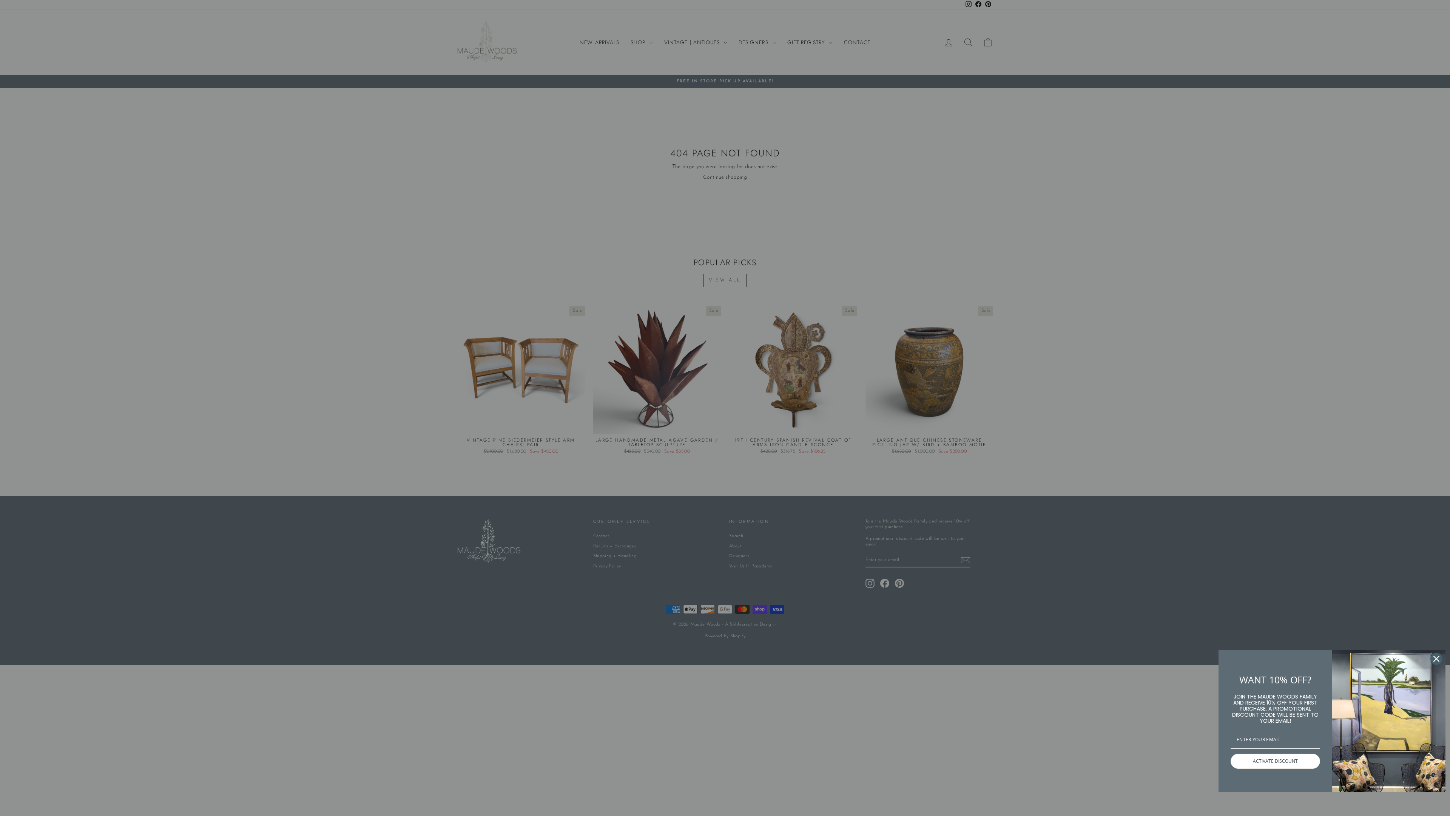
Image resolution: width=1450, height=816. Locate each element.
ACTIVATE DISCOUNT (1275, 761)
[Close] (1436, 659)
